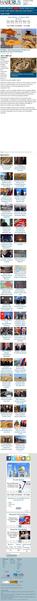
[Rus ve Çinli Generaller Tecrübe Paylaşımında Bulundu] (7, 266)
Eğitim (4, 564)
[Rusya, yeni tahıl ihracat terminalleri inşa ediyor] (7, 390)
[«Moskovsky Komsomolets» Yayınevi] (6, 574)
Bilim (16, 11)
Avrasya (12, 11)
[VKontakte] (2, 56)
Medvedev (15, 587)
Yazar (18, 561)
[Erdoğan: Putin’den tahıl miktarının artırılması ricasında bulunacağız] (20, 390)
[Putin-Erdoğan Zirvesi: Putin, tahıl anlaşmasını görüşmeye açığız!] (7, 436)
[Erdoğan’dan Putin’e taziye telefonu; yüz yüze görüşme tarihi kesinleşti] (20, 328)
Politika (16, 8)
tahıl (21, 152)
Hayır (10, 502)
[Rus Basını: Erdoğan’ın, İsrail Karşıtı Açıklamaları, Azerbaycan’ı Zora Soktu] (7, 188)
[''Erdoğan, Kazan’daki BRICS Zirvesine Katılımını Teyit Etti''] (20, 157)
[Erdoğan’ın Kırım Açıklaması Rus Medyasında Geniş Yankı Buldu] (7, 173)
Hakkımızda (19, 565)
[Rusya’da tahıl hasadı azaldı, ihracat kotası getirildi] (7, 374)
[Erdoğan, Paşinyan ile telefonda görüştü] (20, 343)
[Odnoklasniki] (5, 56)
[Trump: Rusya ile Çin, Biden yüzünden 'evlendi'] (7, 250)
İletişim (18, 566)
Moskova (20, 587)
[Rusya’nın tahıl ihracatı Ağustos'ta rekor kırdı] (7, 420)
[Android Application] (28, 458)
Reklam (18, 567)
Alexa (18, 599)
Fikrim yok (11, 504)
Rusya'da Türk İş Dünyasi (18, 514)
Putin (9, 152)
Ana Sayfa (3, 8)
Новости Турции (5, 587)
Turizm (7, 11)
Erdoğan (6, 152)
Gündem (27, 8)
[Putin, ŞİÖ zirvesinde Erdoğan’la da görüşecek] (7, 328)
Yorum (2, 13)
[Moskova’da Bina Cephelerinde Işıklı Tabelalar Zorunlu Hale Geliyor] (7, 235)
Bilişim (4, 560)
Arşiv (18, 569)
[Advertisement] (18, 132)
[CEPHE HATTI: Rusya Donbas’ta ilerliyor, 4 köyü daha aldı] (20, 281)
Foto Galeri (12, 560)
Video (4, 567)
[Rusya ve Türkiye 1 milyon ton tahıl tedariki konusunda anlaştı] (20, 420)
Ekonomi (21, 8)
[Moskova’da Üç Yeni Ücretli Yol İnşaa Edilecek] (20, 250)
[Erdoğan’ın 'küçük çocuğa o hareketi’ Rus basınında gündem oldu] (20, 188)
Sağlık (4, 561)
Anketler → (27, 510)
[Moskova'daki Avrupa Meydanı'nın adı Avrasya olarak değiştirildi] (7, 204)
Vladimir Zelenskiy (15, 152)
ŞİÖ (30, 152)
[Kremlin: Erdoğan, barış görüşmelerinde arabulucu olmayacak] (7, 312)
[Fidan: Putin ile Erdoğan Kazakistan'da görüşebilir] (7, 343)
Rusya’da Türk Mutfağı (18, 529)
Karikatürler (12, 563)
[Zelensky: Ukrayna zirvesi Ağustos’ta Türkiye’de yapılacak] (20, 266)
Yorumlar (19, 560)
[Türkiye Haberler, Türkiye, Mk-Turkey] (18, 575)
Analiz (32, 8)
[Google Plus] (11, 56)
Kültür (2, 11)
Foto (3, 565)
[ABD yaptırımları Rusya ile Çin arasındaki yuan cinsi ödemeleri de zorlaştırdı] (20, 219)
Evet (10, 506)
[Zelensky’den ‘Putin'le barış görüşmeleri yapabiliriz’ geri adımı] (7, 219)
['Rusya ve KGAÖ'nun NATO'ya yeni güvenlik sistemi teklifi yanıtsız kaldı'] (7, 281)
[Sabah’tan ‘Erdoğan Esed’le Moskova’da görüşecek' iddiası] (20, 204)
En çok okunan (18, 480)
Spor (20, 11)
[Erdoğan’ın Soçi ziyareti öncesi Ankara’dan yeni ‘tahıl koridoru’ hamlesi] (20, 436)
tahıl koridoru (26, 152)
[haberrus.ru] (11, 2)
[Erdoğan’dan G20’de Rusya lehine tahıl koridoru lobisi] (7, 405)
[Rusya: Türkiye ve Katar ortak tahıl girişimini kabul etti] (20, 405)
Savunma (5, 563)
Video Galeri (12, 561)
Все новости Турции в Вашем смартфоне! (11, 585)
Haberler (10, 8)
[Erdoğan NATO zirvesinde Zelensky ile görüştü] (20, 297)
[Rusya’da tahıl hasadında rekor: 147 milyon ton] (20, 374)
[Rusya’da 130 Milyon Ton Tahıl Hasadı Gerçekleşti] (7, 157)
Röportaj (30, 11)
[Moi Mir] (7, 56)
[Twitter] (3, 56)
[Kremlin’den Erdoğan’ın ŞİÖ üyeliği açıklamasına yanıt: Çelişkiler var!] (7, 297)
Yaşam (24, 11)
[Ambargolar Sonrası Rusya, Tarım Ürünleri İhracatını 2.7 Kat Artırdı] (20, 173)
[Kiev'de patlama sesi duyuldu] (20, 235)
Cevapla (18, 508)
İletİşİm (7, 13)
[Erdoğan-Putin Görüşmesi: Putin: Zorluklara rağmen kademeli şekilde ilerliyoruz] (20, 312)
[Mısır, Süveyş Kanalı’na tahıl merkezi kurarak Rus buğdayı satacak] (20, 359)
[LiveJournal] (9, 56)
